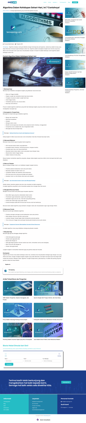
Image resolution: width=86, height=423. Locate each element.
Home (4, 10)
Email (25, 358)
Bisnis (7, 10)
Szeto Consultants (45, 420)
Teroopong (5, 47)
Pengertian (22, 279)
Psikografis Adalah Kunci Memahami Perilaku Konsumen (48, 319)
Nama (6, 358)
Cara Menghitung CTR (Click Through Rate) (75, 55)
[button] (57, 2)
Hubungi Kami (66, 382)
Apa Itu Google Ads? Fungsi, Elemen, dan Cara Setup (47, 297)
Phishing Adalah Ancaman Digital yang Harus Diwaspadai (17, 339)
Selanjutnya (9, 364)
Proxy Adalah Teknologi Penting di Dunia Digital (15, 319)
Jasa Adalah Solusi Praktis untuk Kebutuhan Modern (47, 339)
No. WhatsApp (45, 358)
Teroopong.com (46, 415)
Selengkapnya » (67, 22)
